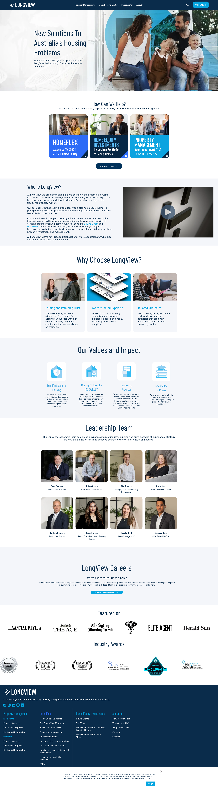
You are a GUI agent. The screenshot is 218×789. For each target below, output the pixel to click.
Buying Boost (91, 223)
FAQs (42, 764)
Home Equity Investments (90, 714)
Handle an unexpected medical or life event (54, 751)
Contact (116, 736)
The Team (80, 723)
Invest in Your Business (50, 728)
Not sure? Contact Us (109, 166)
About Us (117, 714)
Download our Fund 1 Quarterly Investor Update (90, 729)
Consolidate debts (48, 736)
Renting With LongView (14, 732)
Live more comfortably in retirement (51, 758)
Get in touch (201, 5)
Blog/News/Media (120, 728)
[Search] (187, 4)
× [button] (161, 771)
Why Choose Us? (120, 723)
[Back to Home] (22, 6)
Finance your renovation (51, 732)
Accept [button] (150, 784)
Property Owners (11, 741)
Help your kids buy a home (52, 745)
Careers (116, 732)
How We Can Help (121, 719)
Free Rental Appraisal (13, 728)
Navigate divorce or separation (54, 741)
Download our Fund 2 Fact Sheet (88, 735)
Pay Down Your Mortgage (52, 723)
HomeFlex (32, 226)
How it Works (82, 719)
